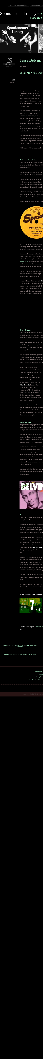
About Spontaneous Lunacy (18, 5)
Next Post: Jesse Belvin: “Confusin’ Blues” (20, 655)
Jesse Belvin (39, 627)
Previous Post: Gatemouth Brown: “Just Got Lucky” (20, 646)
